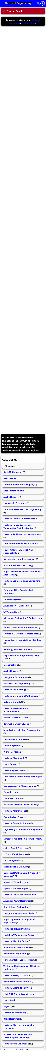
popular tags (29, 23)
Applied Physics (11, 671)
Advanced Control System (15, 882)
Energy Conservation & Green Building (22, 640)
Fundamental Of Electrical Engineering (22, 509)
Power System (10, 764)
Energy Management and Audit (18, 913)
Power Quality (10, 1000)
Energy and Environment (15, 677)
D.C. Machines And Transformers (19, 559)
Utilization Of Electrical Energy (18, 565)
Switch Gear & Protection (15, 848)
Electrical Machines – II (14, 810)
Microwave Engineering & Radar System (22, 618)
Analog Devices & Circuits (15, 717)
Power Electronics (12, 798)
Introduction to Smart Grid (16, 947)
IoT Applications (11, 612)
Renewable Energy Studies (16, 724)
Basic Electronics (11, 1018)
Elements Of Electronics (14, 503)
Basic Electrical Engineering (16, 683)
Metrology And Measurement (17, 649)
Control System (10, 792)
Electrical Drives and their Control (19, 894)
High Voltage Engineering (15, 907)
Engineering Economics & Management (22, 829)
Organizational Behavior (15, 866)
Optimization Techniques (15, 888)
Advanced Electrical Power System (20, 804)
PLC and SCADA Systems (15, 854)
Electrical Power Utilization (16, 823)
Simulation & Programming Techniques (22, 776)
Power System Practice (14, 817)
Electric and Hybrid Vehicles (16, 928)
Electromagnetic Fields (14, 770)
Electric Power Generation (16, 1043)
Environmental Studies (14, 739)
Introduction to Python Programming (21, 730)
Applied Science (11, 497)
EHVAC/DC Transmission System (18, 994)
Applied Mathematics (13, 490)
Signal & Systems (11, 745)
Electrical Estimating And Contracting (21, 581)
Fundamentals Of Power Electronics (20, 543)
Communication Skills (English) (18, 484)
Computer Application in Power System (22, 838)
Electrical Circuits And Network (18, 518)
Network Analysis (12, 702)
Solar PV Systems (11, 860)
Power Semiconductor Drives (17, 981)
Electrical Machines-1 (13, 758)
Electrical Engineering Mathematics (20, 696)
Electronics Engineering (14, 1012)
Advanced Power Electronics (17, 901)
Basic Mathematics (12, 472)
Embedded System (12, 599)
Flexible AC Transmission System (19, 935)
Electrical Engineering (18, 3)
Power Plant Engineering (15, 953)
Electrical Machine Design (16, 941)
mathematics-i (10, 665)
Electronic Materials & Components (20, 633)
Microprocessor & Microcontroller (19, 786)
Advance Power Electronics (16, 605)
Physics (7, 1006)
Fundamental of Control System (19, 960)
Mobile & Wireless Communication (20, 627)
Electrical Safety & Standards (17, 975)
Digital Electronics (12, 751)
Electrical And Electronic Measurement (22, 534)
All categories (11, 466)
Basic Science (9, 478)
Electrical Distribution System (18, 987)
